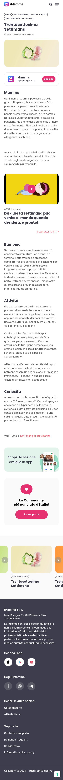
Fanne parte (31, 514)
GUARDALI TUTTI (47, 231)
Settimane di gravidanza (35, 435)
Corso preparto (13, 707)
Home (8, 14)
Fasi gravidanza (21, 14)
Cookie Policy (12, 746)
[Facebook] (8, 686)
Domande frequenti (16, 739)
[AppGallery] (31, 662)
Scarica (48, 79)
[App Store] (8, 662)
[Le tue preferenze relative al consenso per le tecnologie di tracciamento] (57, 774)
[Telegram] (31, 686)
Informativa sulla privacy (19, 752)
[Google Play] (20, 662)
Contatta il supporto (16, 733)
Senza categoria (39, 14)
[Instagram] (20, 686)
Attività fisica (12, 714)
